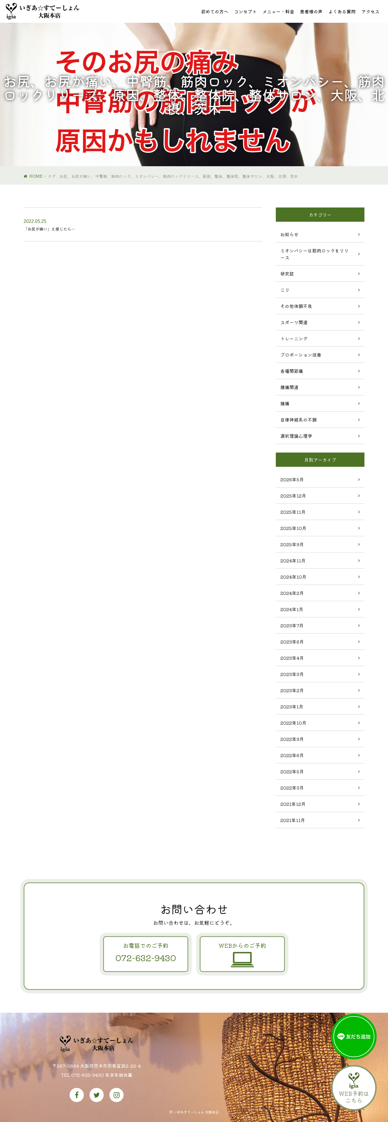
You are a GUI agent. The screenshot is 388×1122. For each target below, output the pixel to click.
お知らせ (289, 234)
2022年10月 (293, 722)
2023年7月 (292, 625)
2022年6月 (292, 755)
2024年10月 (293, 576)
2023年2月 (292, 690)
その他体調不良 (296, 306)
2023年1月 (291, 706)
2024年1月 (291, 609)
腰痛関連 (289, 387)
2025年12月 (293, 495)
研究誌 (287, 273)
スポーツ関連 (294, 322)
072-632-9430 (87, 1074)
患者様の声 (311, 11)
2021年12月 (293, 803)
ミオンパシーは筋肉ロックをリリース (314, 254)
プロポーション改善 (300, 354)
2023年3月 (292, 674)
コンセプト (245, 11)
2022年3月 (292, 787)
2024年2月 (292, 592)
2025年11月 (293, 511)
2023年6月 (292, 641)
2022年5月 (292, 771)
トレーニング (294, 338)
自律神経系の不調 (298, 419)
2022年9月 (292, 738)
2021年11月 (292, 820)
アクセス (370, 11)
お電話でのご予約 (145, 952)
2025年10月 (293, 528)
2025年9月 (292, 544)
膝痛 (284, 403)
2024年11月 (293, 560)
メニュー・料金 (278, 11)
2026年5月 (292, 479)
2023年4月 (292, 657)
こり (284, 289)
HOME (35, 176)
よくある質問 (342, 11)
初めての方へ (214, 11)
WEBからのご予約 (242, 945)
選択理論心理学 (296, 435)
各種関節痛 (291, 370)
